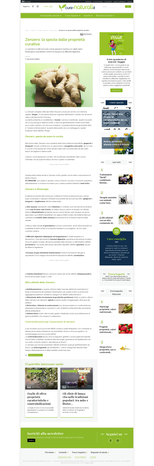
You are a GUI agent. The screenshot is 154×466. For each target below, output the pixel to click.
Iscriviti (46, 6)
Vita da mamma (98, 1)
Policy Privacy (80, 457)
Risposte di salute (104, 16)
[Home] (77, 7)
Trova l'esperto (71, 16)
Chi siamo (49, 452)
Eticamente (108, 1)
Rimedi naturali (35, 355)
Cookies (93, 457)
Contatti (63, 452)
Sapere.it (130, 1)
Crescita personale (120, 1)
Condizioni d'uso (64, 457)
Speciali (87, 16)
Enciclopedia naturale (50, 16)
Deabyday (89, 1)
